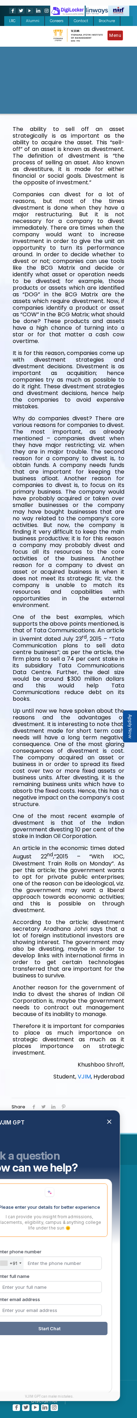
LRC (12, 21)
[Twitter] (20, 10)
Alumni (32, 21)
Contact (81, 21)
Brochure (107, 21)
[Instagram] (46, 10)
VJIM (84, 1077)
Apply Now (130, 726)
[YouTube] (29, 10)
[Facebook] (12, 10)
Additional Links (67, 1149)
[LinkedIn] (37, 10)
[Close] (109, 1165)
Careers (56, 21)
